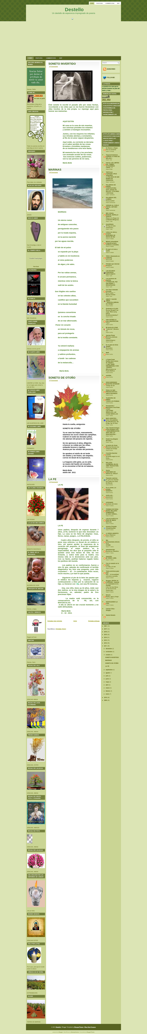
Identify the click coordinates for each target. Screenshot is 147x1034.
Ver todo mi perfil (39, 98)
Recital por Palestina (112, 551)
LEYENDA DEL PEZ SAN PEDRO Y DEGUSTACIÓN (112, 283)
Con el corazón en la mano (112, 564)
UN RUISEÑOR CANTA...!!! (110, 166)
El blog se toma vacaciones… (111, 226)
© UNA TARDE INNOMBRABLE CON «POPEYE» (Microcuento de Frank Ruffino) (112, 367)
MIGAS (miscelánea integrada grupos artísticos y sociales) (112, 243)
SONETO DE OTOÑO (61, 377)
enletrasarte (109, 502)
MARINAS (54, 169)
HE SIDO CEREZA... (112, 514)
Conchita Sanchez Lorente (111, 454)
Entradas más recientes (55, 621)
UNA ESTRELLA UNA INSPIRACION (112, 320)
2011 (105, 646)
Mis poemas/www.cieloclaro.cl (112, 541)
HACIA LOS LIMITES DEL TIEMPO (112, 163)
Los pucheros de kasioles (111, 279)
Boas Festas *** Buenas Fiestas (110, 293)
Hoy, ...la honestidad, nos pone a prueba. (112, 575)
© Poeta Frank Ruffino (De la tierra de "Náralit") (112, 361)
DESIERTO (109, 491)
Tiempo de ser (110, 385)
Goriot (108, 470)
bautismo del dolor (112, 504)
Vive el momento (111, 149)
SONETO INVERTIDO (62, 63)
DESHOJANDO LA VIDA (112, 602)
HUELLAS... (110, 495)
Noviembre (109, 348)
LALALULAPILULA (112, 518)
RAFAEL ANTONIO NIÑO (111, 207)
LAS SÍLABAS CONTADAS (110, 271)
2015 (105, 634)
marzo (108, 688)
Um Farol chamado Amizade (112, 290)
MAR (107, 353)
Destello (58, 1027)
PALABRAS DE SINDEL (111, 185)
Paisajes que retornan (112, 264)
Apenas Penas (110, 335)
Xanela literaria (110, 615)
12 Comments (53, 482)
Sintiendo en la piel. (112, 308)
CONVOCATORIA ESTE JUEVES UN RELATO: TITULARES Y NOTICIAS (112, 190)
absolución (109, 497)
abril (107, 685)
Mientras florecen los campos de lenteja (112, 447)
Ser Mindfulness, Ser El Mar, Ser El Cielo (112, 422)
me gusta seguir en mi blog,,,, (113, 457)
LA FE (52, 479)
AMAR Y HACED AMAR (111, 300)
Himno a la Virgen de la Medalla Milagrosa (112, 219)
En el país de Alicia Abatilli (112, 345)
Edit (118, 3)
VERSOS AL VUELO (112, 205)
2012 (105, 643)
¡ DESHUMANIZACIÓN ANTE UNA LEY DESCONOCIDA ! (112, 432)
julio (107, 676)
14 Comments (53, 172)
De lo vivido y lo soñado (111, 488)
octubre (108, 655)
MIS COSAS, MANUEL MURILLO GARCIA (112, 214)
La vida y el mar (111, 566)
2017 (105, 629)
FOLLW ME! (111, 77)
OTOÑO (108, 545)
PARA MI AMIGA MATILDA (111, 521)
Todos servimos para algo (112, 572)
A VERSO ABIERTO (112, 533)
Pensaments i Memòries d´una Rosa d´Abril (113, 407)
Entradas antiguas (94, 621)
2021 (105, 626)
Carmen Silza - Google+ (110, 609)
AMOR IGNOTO (110, 274)
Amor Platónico (110, 535)
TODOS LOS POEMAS (112, 401)
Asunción (109, 556)
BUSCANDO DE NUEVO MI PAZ (110, 236)
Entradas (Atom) (61, 629)
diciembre (109, 648)
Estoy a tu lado (110, 390)
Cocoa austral (110, 201)
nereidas (108, 375)
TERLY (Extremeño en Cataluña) (113, 257)
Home (92, 3)
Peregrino (109, 265)
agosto (108, 673)
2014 (105, 637)
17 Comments (53, 380)
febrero (108, 691)
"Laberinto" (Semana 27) (112, 330)
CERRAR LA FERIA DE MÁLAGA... (113, 157)
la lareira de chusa (111, 445)
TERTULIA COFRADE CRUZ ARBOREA (111, 173)
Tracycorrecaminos (112, 155)
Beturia (108, 595)
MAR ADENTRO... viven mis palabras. (112, 419)
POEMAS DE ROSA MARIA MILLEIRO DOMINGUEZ (112, 510)
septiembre (109, 670)
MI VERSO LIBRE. (111, 558)
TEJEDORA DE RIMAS (111, 398)
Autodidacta (109, 224)
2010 (105, 697)
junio (107, 679)
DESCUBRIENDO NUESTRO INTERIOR (112, 383)
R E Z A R (109, 259)
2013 (105, 640)
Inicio (75, 621)
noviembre (109, 651)
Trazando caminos (111, 478)
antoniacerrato (110, 549)
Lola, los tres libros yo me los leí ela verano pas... (112, 588)
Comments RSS (109, 3)
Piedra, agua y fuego (112, 596)
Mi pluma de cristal (112, 327)
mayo (107, 682)
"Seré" (108, 323)
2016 (105, 632)
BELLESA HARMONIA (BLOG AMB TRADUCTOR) (112, 464)
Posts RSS (99, 3)
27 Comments (53, 66)
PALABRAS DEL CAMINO (111, 198)
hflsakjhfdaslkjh (111, 528)
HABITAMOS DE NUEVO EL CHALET (112, 472)
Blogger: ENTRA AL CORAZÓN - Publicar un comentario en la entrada (112, 583)
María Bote (39, 96)
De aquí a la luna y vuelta (112, 250)
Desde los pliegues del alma (112, 439)
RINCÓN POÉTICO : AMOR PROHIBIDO (112, 392)
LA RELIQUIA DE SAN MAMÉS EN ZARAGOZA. (112, 178)
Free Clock (36, 266)
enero (107, 694)
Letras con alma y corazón (111, 233)
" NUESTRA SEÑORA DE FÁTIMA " (112, 303)
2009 (105, 700)
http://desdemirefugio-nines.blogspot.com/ (113, 428)
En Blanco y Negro (112, 148)
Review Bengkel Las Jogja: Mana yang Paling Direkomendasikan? (112, 312)
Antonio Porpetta (111, 526)
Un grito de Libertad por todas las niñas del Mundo (112, 481)
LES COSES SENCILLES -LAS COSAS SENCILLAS (112, 412)
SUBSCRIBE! (111, 69)
